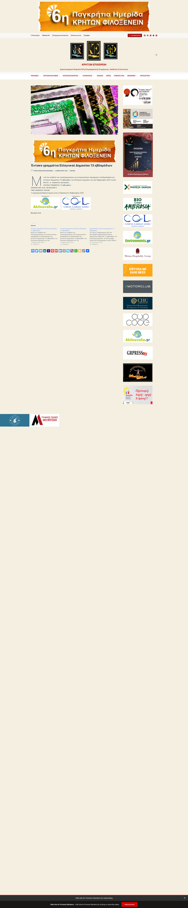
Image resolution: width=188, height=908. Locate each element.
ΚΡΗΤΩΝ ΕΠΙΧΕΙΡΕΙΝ (94, 64)
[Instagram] (153, 35)
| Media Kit (46, 35)
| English (87, 35)
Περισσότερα (145, 75)
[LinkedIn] (144, 35)
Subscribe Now (129, 904)
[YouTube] (156, 35)
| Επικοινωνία (76, 35)
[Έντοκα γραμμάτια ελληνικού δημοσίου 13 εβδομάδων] (75, 236)
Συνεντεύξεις (119, 75)
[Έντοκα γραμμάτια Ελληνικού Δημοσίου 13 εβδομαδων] (45, 236)
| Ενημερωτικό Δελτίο (60, 35)
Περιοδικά (34, 75)
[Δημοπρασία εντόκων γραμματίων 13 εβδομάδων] (104, 236)
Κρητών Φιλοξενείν (50, 75)
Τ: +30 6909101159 (135, 35)
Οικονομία (131, 75)
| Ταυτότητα (35, 35)
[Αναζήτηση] (156, 55)
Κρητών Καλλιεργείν (70, 75)
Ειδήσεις (100, 75)
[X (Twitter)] (150, 35)
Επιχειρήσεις (87, 75)
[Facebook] (147, 35)
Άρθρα (108, 75)
